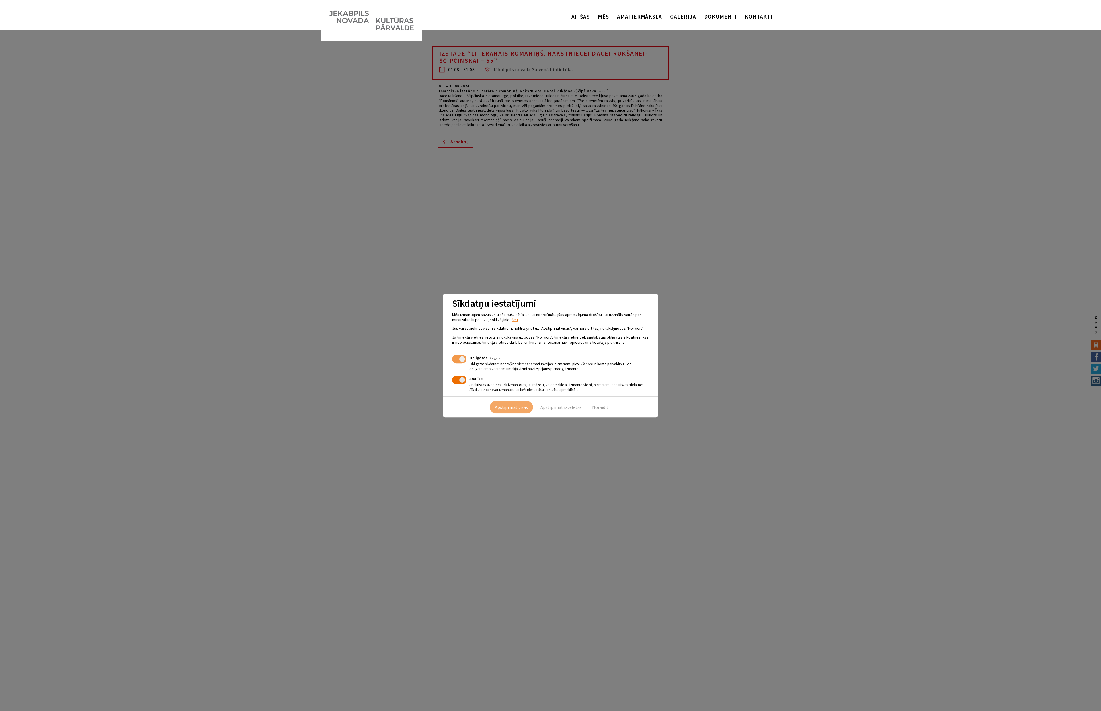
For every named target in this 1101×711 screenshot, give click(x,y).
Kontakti (758, 16)
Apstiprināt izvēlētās (561, 407)
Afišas (580, 16)
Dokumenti (720, 16)
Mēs (603, 16)
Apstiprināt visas (511, 407)
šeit (515, 319)
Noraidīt (600, 407)
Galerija (683, 16)
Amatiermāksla (639, 16)
